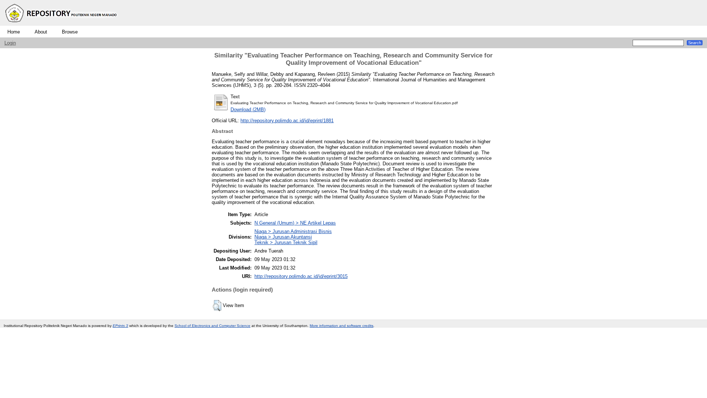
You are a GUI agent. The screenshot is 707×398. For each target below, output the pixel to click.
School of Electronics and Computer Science (212, 326)
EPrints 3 (120, 326)
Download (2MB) (248, 109)
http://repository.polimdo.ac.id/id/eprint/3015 (301, 276)
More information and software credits (341, 326)
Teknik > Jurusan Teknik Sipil (285, 242)
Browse (70, 32)
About (41, 32)
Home (13, 32)
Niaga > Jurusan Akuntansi (283, 237)
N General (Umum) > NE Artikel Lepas (295, 223)
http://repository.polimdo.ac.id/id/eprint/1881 (287, 120)
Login (10, 43)
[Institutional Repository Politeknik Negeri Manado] (62, 24)
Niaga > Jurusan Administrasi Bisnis (293, 231)
